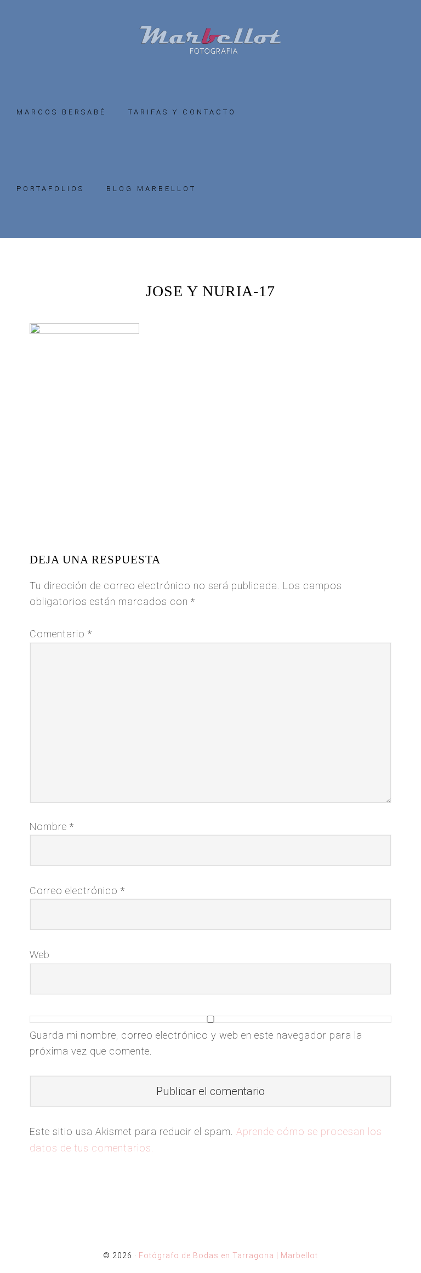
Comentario (61, 634)
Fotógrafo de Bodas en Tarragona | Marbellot (210, 39)
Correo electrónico (77, 890)
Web (40, 954)
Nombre (52, 826)
